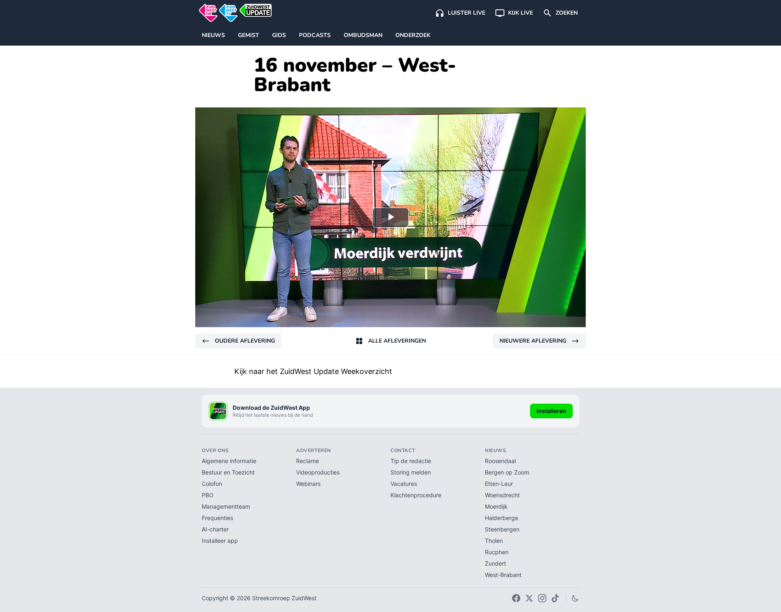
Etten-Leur (499, 483)
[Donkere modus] (575, 598)
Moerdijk (496, 506)
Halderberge (501, 517)
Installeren (551, 410)
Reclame (307, 460)
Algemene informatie (229, 460)
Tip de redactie (410, 460)
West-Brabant (503, 574)
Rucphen (496, 552)
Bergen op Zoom (507, 472)
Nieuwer (533, 341)
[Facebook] (516, 598)
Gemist (248, 35)
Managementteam (226, 506)
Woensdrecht (502, 495)
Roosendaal (500, 460)
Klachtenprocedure (415, 495)
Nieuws (213, 35)
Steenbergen (502, 529)
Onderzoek (412, 35)
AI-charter (215, 529)
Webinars (308, 483)
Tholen (494, 540)
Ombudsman (363, 35)
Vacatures (403, 483)
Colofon (212, 483)
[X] (529, 598)
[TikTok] (555, 598)
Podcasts (315, 35)
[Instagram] (542, 598)
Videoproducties (318, 472)
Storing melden (410, 472)
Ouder (245, 341)
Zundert (495, 563)
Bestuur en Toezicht (228, 472)
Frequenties (217, 517)
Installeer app (220, 540)
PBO (208, 495)
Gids (279, 35)
